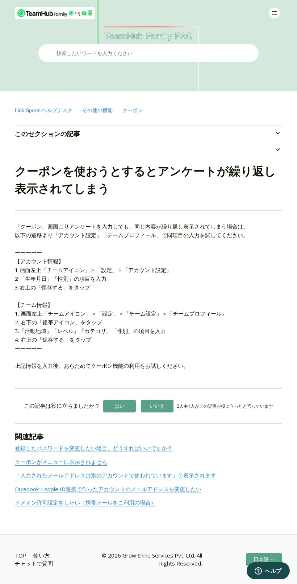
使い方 (41, 555)
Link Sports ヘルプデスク (43, 110)
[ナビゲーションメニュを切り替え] (274, 13)
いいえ (157, 405)
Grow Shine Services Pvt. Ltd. (158, 555)
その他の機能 (97, 110)
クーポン (132, 110)
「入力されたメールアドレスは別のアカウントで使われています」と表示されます (115, 475)
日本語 (262, 559)
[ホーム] (55, 13)
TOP (20, 555)
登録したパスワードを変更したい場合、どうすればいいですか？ (93, 448)
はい (119, 405)
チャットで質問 (34, 563)
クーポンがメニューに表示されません (61, 461)
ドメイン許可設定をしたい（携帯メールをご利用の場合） (85, 502)
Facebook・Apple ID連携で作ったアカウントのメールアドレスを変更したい (108, 489)
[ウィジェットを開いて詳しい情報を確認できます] (268, 571)
